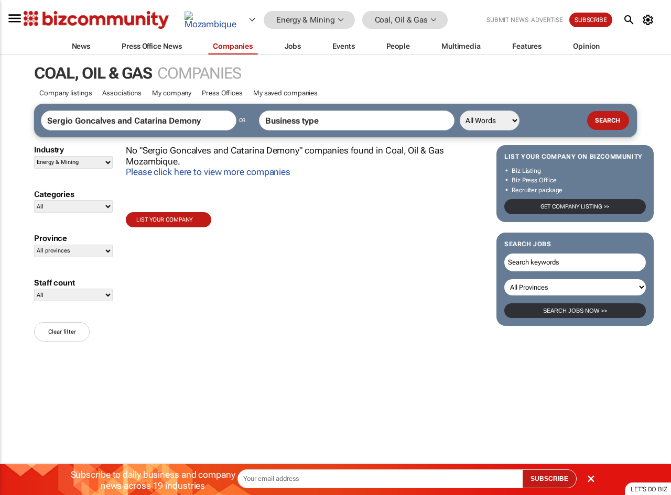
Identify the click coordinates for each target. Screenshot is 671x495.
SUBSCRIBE (549, 478)
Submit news (507, 20)
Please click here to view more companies (208, 172)
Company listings (65, 93)
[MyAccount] (650, 20)
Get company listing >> (575, 206)
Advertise (547, 20)
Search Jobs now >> (575, 310)
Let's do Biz (649, 489)
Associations (122, 93)
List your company (164, 219)
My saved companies (285, 93)
